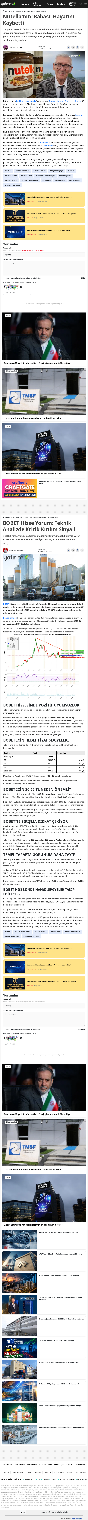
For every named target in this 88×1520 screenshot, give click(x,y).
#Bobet (7, 932)
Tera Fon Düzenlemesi (66, 1479)
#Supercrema (60, 180)
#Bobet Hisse (56, 932)
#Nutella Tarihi (26, 176)
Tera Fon (53, 1479)
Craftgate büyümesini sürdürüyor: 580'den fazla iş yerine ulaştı (60, 482)
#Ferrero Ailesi (74, 180)
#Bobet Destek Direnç (32, 936)
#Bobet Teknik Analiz (22, 932)
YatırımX (7, 11)
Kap (38, 1479)
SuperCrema (47, 145)
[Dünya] (44, 336)
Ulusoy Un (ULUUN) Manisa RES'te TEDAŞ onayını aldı (59, 1362)
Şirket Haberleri (17, 518)
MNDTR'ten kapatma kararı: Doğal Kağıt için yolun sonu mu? (61, 1427)
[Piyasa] (44, 446)
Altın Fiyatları (20, 1464)
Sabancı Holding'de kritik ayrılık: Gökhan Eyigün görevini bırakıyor (60, 1298)
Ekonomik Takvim (45, 1464)
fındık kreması (22, 101)
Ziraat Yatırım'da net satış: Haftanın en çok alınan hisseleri (33, 473)
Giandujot (44, 142)
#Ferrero (71, 171)
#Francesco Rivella (22, 171)
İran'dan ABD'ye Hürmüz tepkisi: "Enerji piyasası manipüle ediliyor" (38, 363)
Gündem (38, 1472)
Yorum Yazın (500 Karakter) (13, 259)
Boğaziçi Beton (10, 618)
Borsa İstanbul (29, 1479)
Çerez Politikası (66, 1464)
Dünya (69, 1472)
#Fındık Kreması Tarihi (30, 180)
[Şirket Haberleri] (44, 391)
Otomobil (47, 1472)
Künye (56, 1464)
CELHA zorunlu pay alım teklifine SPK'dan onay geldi (58, 1232)
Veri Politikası (80, 1464)
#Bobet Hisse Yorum (72, 932)
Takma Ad (7, 248)
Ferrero (78, 115)
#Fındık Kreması (39, 171)
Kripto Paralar (59, 1472)
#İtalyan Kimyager (56, 171)
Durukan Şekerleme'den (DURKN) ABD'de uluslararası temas (61, 1319)
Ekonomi (6, 1472)
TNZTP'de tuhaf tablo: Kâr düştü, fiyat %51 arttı (56, 1341)
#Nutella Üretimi (11, 180)
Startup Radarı (17, 11)
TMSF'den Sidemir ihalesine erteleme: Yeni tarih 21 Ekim (32, 418)
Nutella (33, 101)
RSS (23, 1512)
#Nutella (8, 171)
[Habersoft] (77, 1518)
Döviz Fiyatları (7, 1464)
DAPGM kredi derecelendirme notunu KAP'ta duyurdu (59, 1276)
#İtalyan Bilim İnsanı (12, 185)
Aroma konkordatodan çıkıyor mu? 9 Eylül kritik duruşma (60, 1406)
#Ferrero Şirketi (65, 176)
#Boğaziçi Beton (40, 932)
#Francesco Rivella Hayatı (45, 176)
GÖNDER (81, 278)
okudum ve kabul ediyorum (25, 278)
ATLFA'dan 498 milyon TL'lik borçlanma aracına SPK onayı (60, 1254)
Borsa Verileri (32, 1464)
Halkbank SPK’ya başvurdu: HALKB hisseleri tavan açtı (59, 1384)
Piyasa (29, 1472)
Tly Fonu (45, 1479)
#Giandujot (46, 180)
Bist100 (79, 1479)
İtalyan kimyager (56, 101)
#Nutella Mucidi (11, 176)
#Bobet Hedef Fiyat (12, 936)
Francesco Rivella (73, 101)
